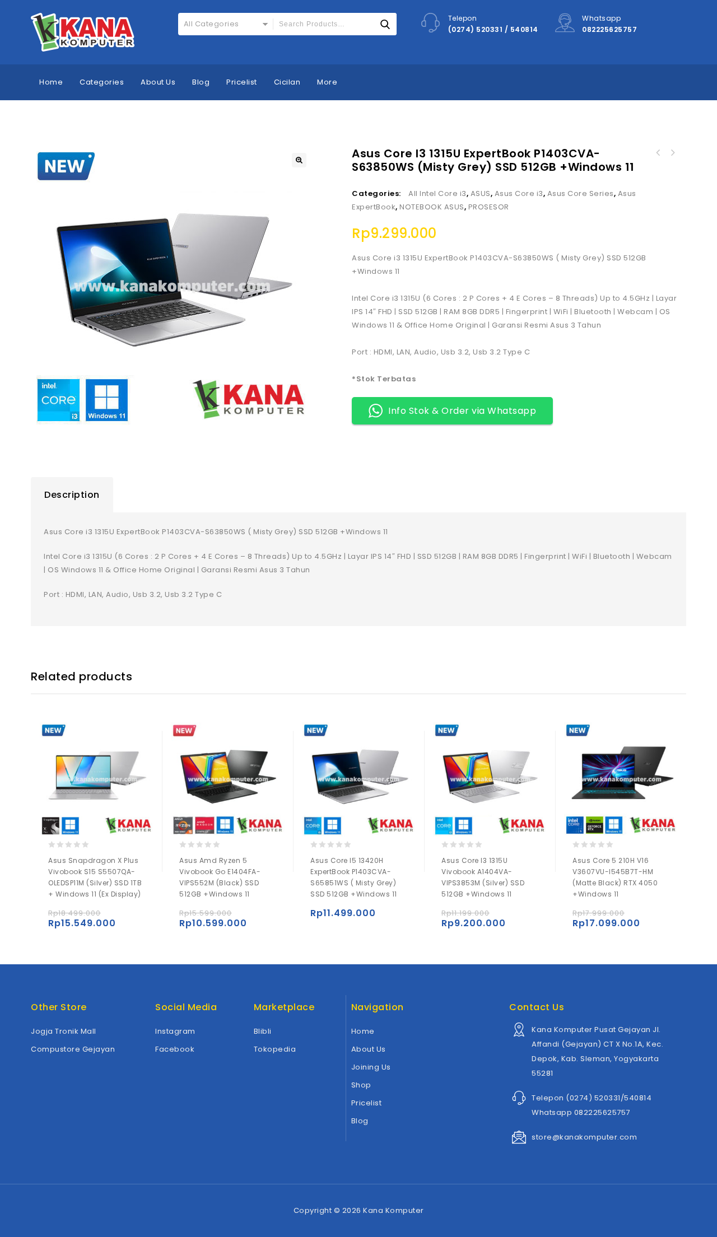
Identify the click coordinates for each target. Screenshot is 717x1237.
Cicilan (287, 82)
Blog (200, 82)
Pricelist (241, 82)
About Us (158, 82)
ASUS (481, 193)
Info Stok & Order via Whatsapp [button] (462, 410)
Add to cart (59, 918)
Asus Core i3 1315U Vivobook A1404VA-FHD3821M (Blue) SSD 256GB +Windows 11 (657, 153)
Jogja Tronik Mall (63, 1031)
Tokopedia (275, 1049)
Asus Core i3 (519, 193)
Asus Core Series (580, 193)
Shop (361, 1085)
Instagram (175, 1031)
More (327, 82)
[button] (299, 160)
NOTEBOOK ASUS (431, 207)
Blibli (263, 1031)
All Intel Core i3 (437, 193)
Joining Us (371, 1067)
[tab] (72, 495)
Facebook (174, 1049)
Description (72, 494)
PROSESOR (488, 207)
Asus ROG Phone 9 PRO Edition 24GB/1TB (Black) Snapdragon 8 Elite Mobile (672, 153)
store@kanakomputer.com (584, 1137)
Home (51, 82)
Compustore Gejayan (73, 1049)
